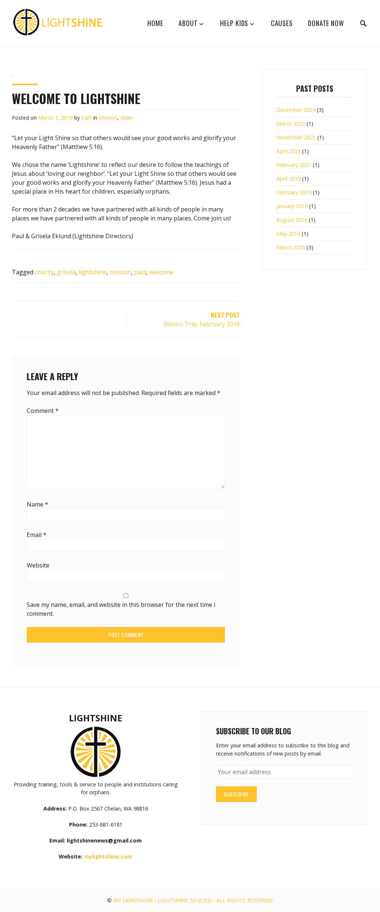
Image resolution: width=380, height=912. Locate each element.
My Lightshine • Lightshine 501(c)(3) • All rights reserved (193, 900)
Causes (282, 23)
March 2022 (290, 123)
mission (120, 272)
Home (155, 23)
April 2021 (288, 151)
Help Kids (234, 23)
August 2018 (291, 219)
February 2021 (293, 164)
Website (38, 565)
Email (36, 535)
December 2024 (295, 109)
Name (37, 504)
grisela (66, 272)
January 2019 (292, 206)
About (187, 23)
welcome (161, 272)
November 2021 (296, 137)
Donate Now (326, 23)
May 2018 (288, 233)
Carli (86, 117)
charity (44, 272)
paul (140, 272)
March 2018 (290, 247)
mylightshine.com (108, 856)
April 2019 (288, 178)
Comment (43, 411)
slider (126, 117)
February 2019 (293, 192)
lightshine (93, 272)
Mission (108, 117)
